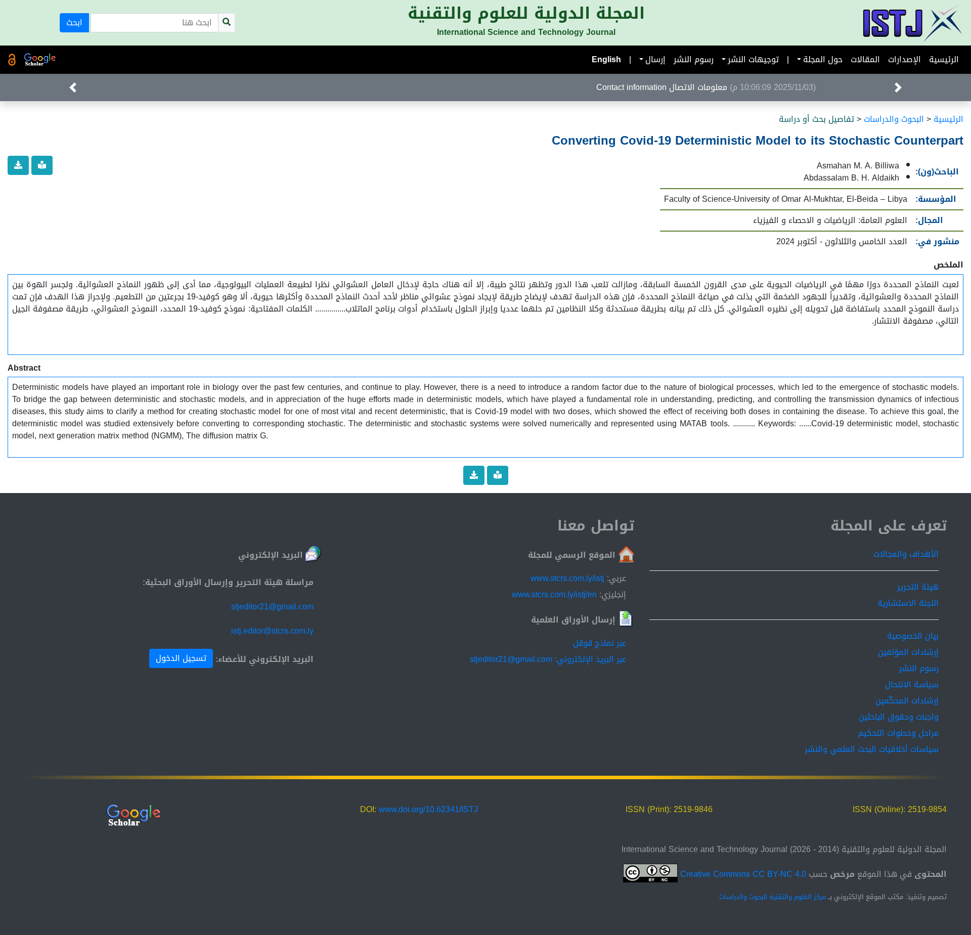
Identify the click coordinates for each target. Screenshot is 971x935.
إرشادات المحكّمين (907, 700)
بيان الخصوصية (913, 636)
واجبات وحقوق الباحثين (899, 717)
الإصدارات (904, 59)
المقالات (865, 59)
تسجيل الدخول (181, 658)
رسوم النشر (694, 59)
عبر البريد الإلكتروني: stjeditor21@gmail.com (548, 659)
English (606, 59)
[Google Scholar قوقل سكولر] (40, 60)
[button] (898, 87)
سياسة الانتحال (912, 684)
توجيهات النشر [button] (753, 59)
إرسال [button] (655, 59)
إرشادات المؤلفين (908, 652)
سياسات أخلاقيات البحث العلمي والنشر (872, 749)
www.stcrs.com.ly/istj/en (554, 594)
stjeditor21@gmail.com (272, 606)
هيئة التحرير (918, 587)
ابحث (74, 22)
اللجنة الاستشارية (908, 603)
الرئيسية (944, 59)
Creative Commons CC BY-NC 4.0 (742, 874)
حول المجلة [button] (823, 59)
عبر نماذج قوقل (599, 643)
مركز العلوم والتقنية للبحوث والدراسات (772, 897)
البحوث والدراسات (894, 119)
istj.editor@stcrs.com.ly (272, 631)
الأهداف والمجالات (906, 554)
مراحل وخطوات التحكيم (898, 733)
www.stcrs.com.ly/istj (567, 578)
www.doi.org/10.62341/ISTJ (428, 809)
